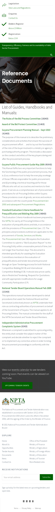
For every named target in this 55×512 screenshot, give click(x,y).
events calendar (20, 369)
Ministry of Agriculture (38, 448)
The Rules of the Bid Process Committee (21, 118)
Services (28, 235)
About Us (5, 444)
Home (4, 441)
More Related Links (37, 462)
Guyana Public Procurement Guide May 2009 (23, 164)
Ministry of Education (38, 455)
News (4, 458)
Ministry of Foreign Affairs (40, 451)
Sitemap (38, 508)
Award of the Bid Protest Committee (19, 124)
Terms (16, 508)
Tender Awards (8, 451)
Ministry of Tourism (37, 458)
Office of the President (38, 441)
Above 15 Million (15, 28)
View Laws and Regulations (19, 8)
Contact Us (13, 18)
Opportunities (7, 448)
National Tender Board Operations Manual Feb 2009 (26, 288)
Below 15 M (13, 38)
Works (38, 235)
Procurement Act (29, 228)
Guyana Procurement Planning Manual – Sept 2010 (26, 129)
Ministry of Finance (37, 444)
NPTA (8, 220)
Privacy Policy (26, 508)
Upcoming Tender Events (17, 385)
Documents (6, 455)
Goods (20, 235)
